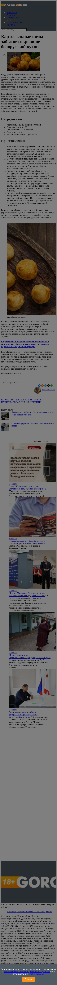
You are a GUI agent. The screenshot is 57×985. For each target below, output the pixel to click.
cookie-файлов (36, 974)
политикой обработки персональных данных (27, 971)
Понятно (28, 979)
